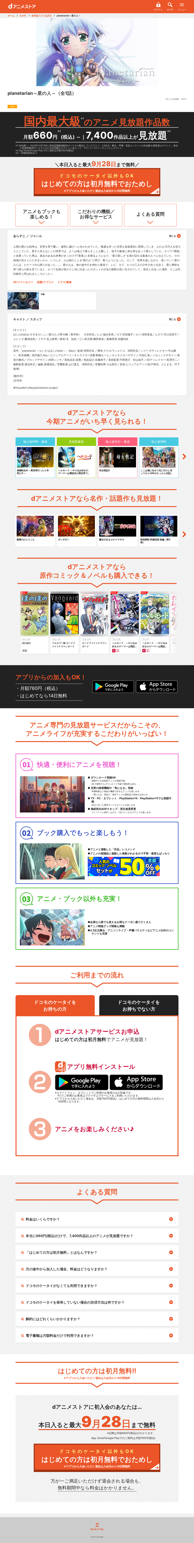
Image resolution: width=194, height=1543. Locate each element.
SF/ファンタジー (23, 282)
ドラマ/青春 (64, 282)
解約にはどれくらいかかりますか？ (53, 1319)
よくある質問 (150, 214)
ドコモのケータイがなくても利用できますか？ (61, 1286)
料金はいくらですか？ (43, 1219)
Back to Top (97, 1529)
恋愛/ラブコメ (45, 282)
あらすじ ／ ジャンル (27, 236)
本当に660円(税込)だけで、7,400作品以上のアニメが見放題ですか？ (79, 1236)
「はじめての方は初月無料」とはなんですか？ (61, 1252)
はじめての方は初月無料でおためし (97, 182)
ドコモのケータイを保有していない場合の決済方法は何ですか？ (75, 1302)
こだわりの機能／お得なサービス (96, 214)
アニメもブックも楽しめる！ (42, 214)
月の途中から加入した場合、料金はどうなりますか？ (67, 1269)
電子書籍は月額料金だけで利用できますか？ (60, 1336)
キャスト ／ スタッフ (27, 319)
